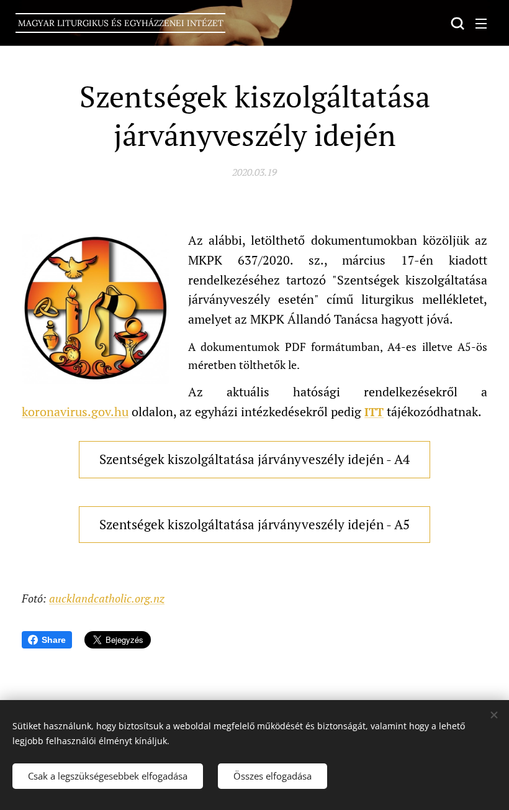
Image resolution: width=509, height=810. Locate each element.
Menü (481, 23)
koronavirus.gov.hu (75, 411)
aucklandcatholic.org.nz (106, 598)
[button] (456, 23)
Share (54, 640)
